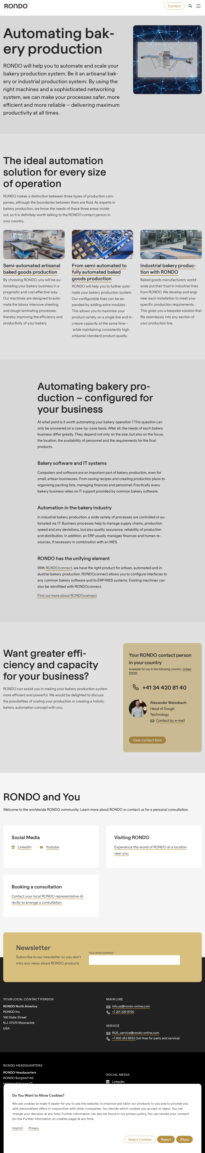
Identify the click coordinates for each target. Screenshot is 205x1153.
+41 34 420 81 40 (164, 687)
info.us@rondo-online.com (131, 1006)
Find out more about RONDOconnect (67, 595)
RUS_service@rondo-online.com (135, 1032)
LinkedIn (24, 847)
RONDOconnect (59, 568)
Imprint (17, 1128)
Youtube (52, 847)
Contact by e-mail (170, 720)
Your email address (101, 952)
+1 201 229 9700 (123, 1011)
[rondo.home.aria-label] (15, 6)
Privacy (33, 1128)
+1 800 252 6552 (124, 1038)
